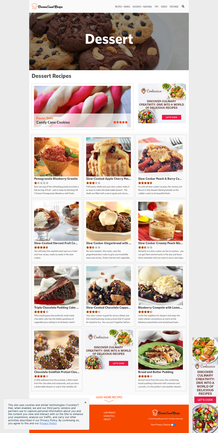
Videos (164, 6)
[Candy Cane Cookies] (82, 106)
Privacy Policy (48, 423)
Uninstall (109, 416)
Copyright (110, 412)
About (107, 419)
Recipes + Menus (122, 6)
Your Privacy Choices (161, 424)
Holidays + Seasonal (142, 6)
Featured (174, 6)
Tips (156, 6)
